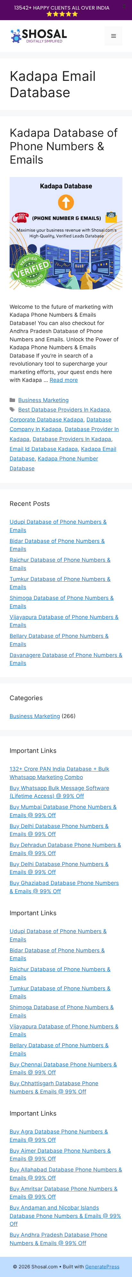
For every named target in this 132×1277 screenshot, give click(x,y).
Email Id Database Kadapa (44, 449)
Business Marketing (43, 400)
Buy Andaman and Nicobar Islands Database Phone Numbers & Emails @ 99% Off (65, 1215)
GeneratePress (102, 1267)
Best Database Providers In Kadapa (64, 409)
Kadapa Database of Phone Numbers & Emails (64, 146)
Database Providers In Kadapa (72, 439)
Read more (64, 380)
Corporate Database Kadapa (46, 419)
